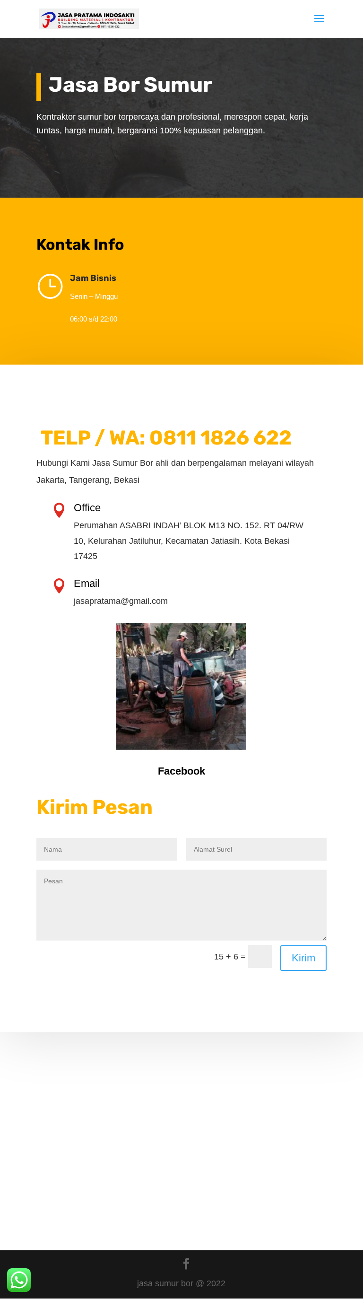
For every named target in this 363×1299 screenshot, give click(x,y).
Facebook (181, 771)
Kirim (303, 958)
